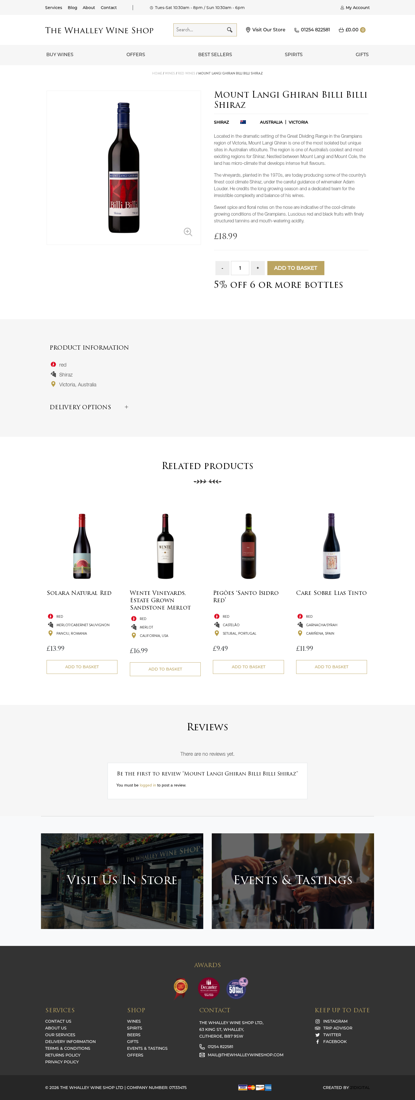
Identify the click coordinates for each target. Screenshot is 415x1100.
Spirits (294, 54)
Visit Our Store (268, 30)
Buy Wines (59, 54)
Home (157, 73)
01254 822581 (315, 29)
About (89, 7)
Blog (72, 7)
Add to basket (295, 268)
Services (53, 7)
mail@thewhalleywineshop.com (245, 1055)
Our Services (60, 1035)
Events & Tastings (147, 1048)
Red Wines (186, 73)
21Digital (360, 1087)
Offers (135, 54)
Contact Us (58, 1021)
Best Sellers (215, 54)
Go (230, 29)
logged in (148, 785)
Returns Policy (62, 1055)
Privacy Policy (62, 1062)
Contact (109, 7)
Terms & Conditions (67, 1048)
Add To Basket (82, 666)
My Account (358, 7)
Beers (134, 1035)
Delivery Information (70, 1042)
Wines (170, 73)
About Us (56, 1028)
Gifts (362, 54)
